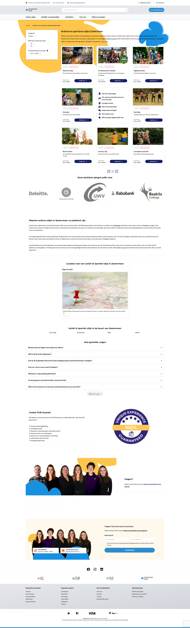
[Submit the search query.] (126, 9)
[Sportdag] (148, 96)
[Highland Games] (148, 55)
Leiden (137, 332)
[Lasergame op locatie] (148, 136)
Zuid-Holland (30, 594)
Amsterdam (64, 591)
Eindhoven (64, 601)
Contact (99, 596)
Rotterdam (81, 332)
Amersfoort (64, 599)
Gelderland (29, 599)
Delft (109, 332)
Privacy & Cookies (137, 596)
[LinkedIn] (101, 570)
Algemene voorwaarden (139, 594)
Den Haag (52, 332)
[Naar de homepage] (41, 10)
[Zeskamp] (77, 96)
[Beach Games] (77, 136)
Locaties (99, 594)
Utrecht (28, 591)
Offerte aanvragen (137, 591)
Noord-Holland (30, 601)
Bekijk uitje (82, 80)
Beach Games (111, 39)
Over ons (99, 591)
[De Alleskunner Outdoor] (112, 55)
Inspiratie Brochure (103, 599)
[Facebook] (88, 570)
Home (28, 25)
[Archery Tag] (112, 136)
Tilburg (63, 604)
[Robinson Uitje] (77, 55)
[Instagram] (95, 570)
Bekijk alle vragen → (95, 394)
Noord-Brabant (30, 596)
